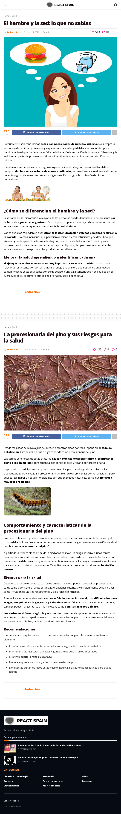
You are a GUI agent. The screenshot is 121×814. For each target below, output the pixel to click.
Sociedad (86, 781)
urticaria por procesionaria (89, 463)
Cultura (8, 781)
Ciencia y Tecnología (16, 776)
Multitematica (51, 785)
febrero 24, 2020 (31, 32)
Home (6, 16)
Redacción (12, 32)
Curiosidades (11, 785)
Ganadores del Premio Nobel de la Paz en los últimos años (49, 745)
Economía (48, 776)
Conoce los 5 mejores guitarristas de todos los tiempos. (48, 757)
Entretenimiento (53, 781)
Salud (14, 16)
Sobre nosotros (11, 800)
